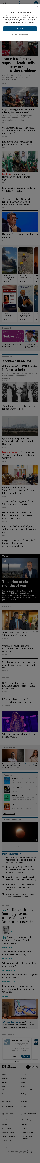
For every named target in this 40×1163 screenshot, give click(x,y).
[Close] (37, 6)
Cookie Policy (20, 24)
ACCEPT (20, 29)
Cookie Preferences (20, 35)
